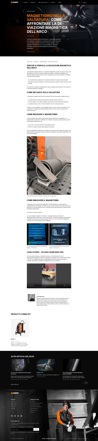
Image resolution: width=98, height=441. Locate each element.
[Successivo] (86, 383)
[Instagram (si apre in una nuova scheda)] (21, 416)
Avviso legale (73, 438)
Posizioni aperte (34, 408)
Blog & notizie (14, 403)
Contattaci (13, 408)
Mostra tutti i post (14, 384)
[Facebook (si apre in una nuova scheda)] (12, 416)
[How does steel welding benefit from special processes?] (20, 365)
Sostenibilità (13, 404)
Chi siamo (13, 401)
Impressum (84, 438)
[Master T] (20, 328)
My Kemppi (32, 401)
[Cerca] (79, 2)
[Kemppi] (14, 2)
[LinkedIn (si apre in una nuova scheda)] (15, 416)
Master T (13, 339)
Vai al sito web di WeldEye (35, 406)
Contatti (59, 2)
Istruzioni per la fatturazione (36, 403)
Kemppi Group (34, 410)
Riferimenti (13, 406)
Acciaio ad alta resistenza (53, 61)
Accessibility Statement (35, 404)
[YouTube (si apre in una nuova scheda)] (18, 416)
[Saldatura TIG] (46, 365)
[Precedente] (83, 383)
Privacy (79, 438)
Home (86, 393)
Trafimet (34, 412)
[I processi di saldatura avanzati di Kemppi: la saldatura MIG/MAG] (72, 365)
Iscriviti (36, 429)
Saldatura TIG (36, 61)
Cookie (67, 438)
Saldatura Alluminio (43, 61)
